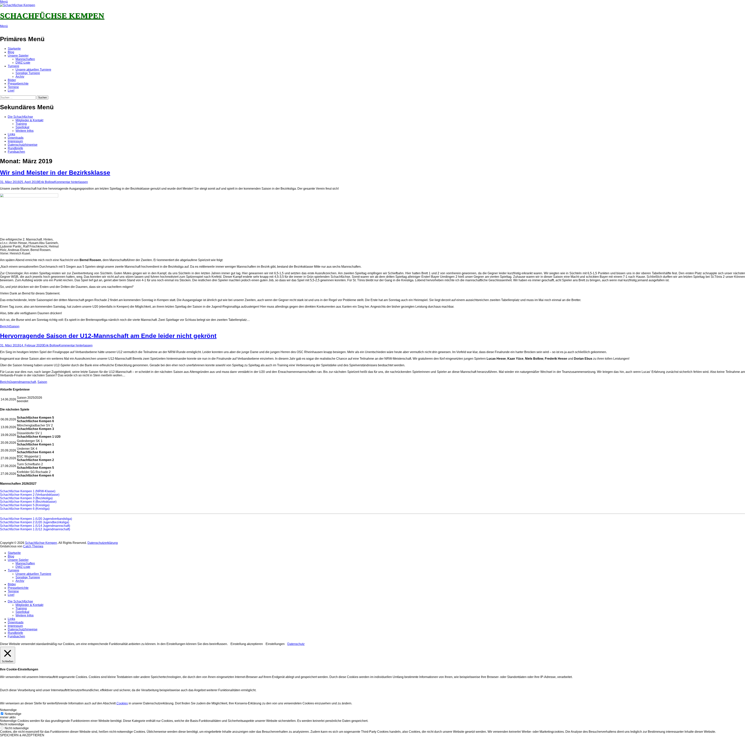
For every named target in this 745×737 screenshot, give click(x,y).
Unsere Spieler (18, 55)
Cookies (122, 703)
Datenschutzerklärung (102, 542)
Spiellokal (22, 127)
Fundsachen (16, 151)
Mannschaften (25, 59)
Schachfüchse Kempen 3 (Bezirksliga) (26, 498)
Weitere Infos (25, 130)
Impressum (15, 141)
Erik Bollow (46, 182)
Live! (11, 90)
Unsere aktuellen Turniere (33, 69)
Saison (14, 326)
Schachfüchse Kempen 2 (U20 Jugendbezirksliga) (34, 522)
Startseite (14, 48)
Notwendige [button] (8, 710)
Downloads (15, 137)
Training (21, 123)
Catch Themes (33, 546)
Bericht (5, 326)
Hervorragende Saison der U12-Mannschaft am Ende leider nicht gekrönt (108, 335)
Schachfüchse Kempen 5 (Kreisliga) (24, 505)
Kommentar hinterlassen (71, 182)
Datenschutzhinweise (22, 144)
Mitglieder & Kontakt (29, 120)
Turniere (13, 66)
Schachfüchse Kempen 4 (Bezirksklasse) (28, 501)
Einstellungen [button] (275, 644)
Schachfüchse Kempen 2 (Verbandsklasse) (29, 494)
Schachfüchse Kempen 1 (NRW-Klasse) (27, 491)
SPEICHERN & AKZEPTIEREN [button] (22, 735)
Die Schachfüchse (20, 116)
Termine (13, 87)
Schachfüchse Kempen (52, 15)
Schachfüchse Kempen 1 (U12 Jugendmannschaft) (35, 529)
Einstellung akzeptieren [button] (246, 644)
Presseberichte (18, 83)
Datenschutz (296, 644)
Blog (11, 52)
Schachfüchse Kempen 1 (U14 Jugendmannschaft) (35, 525)
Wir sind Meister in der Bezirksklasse (55, 172)
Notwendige (13, 713)
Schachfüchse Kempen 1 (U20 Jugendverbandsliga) (36, 518)
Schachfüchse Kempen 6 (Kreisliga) (24, 508)
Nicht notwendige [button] (12, 724)
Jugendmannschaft (23, 382)
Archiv (20, 76)
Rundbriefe (15, 148)
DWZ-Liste (23, 62)
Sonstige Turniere (28, 73)
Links (11, 134)
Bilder (12, 80)
